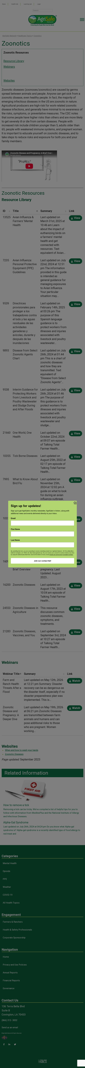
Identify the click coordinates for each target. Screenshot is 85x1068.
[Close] (74, 502)
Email (13, 518)
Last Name (15, 540)
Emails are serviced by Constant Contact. (61, 554)
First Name (15, 529)
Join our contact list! (42, 560)
